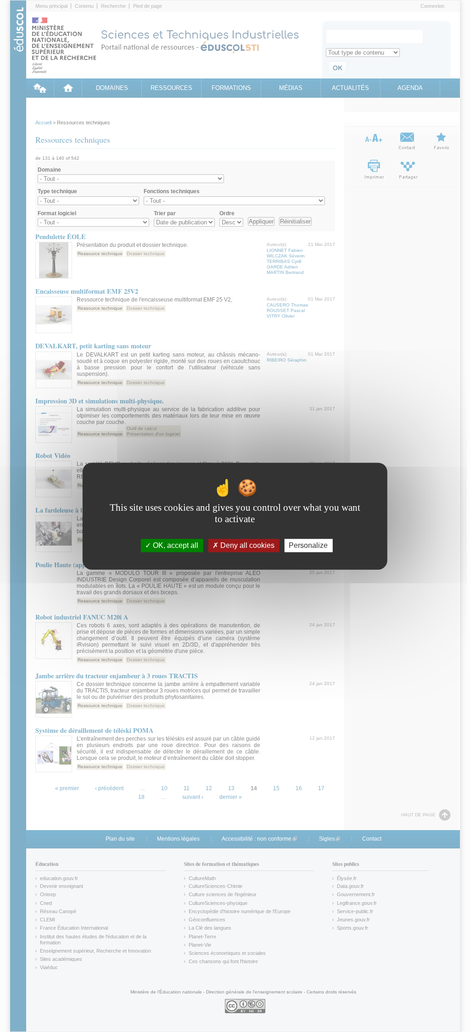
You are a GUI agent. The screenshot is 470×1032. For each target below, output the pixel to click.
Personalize (308, 545)
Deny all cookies (246, 545)
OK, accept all (174, 545)
